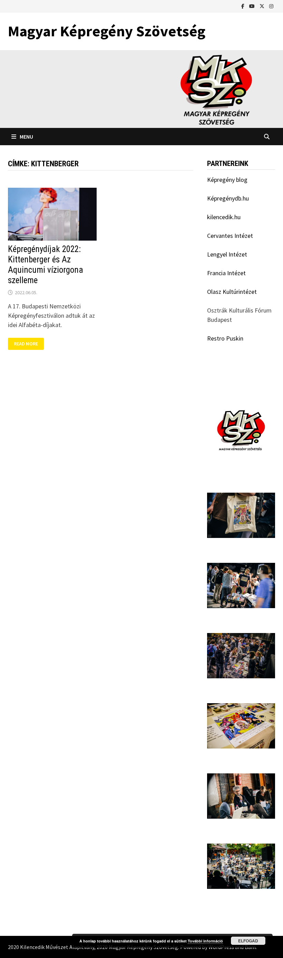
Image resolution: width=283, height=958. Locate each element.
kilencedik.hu (224, 217)
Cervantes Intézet (230, 236)
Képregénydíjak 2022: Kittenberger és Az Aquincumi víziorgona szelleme (45, 264)
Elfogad (248, 941)
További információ (205, 940)
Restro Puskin (225, 338)
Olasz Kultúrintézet (232, 292)
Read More (28, 344)
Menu (26, 136)
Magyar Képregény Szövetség (106, 30)
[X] (262, 6)
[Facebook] (243, 6)
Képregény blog (227, 180)
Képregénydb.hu (228, 198)
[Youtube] (252, 6)
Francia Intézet (226, 273)
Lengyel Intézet (227, 254)
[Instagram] (271, 6)
